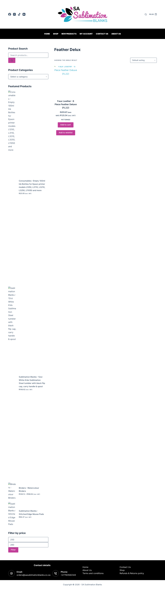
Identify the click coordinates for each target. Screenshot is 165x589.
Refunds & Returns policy (132, 573)
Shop (55, 34)
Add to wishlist (66, 132)
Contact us (102, 34)
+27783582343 (68, 575)
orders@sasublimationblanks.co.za (33, 575)
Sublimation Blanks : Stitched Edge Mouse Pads (31, 512)
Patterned (65, 120)
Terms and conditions (93, 573)
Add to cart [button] (65, 124)
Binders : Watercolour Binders (29, 489)
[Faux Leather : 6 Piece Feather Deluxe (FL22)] (65, 81)
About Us (116, 34)
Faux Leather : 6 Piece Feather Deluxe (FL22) (66, 104)
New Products (68, 34)
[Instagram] (14, 14)
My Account (86, 34)
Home (47, 34)
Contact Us (125, 567)
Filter (13, 549)
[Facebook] (9, 14)
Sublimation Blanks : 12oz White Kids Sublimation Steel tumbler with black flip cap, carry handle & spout (32, 382)
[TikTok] (19, 14)
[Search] (146, 14)
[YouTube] (24, 14)
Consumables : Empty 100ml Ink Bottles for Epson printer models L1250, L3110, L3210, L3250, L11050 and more (32, 186)
